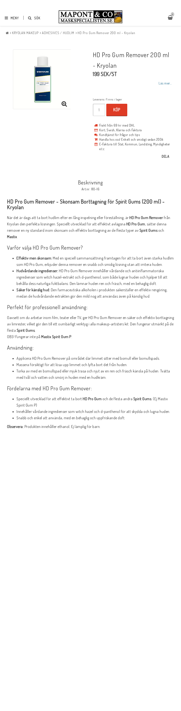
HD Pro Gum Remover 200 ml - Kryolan (106, 33)
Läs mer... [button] (165, 83)
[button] (64, 104)
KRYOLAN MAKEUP (25, 33)
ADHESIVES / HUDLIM (58, 33)
